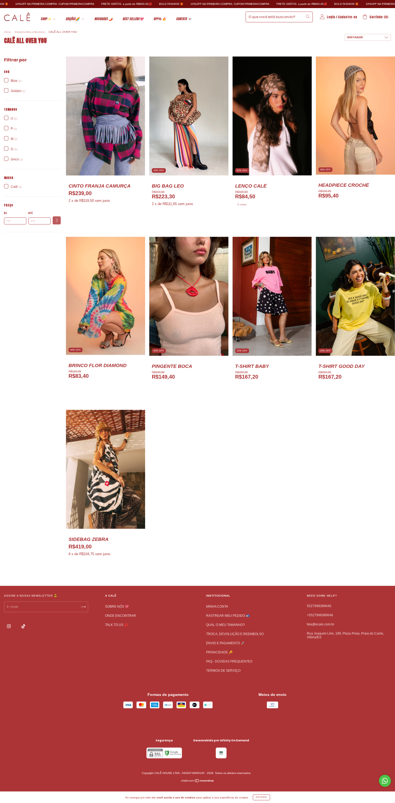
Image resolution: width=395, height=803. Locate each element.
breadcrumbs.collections (30, 31)
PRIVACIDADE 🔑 (219, 652)
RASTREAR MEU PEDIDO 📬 (228, 616)
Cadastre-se (347, 17)
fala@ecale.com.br (320, 624)
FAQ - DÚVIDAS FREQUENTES (229, 661)
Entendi (261, 797)
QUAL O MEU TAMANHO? (225, 625)
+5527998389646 (320, 615)
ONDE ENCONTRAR (120, 616)
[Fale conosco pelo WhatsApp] (385, 781)
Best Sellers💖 (133, 18)
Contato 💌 (184, 18)
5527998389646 (319, 606)
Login (331, 17)
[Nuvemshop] (197, 781)
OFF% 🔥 (159, 18)
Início (7, 31)
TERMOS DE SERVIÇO (223, 670)
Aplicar (57, 220)
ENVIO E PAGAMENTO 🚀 (225, 643)
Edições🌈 (73, 18)
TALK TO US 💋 (116, 625)
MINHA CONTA (217, 606)
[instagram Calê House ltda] (9, 626)
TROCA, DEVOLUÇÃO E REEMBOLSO (235, 634)
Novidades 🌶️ (103, 18)
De (5, 213)
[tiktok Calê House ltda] (23, 626)
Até (30, 213)
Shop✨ (46, 18)
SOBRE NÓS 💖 (117, 606)
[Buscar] (307, 16)
